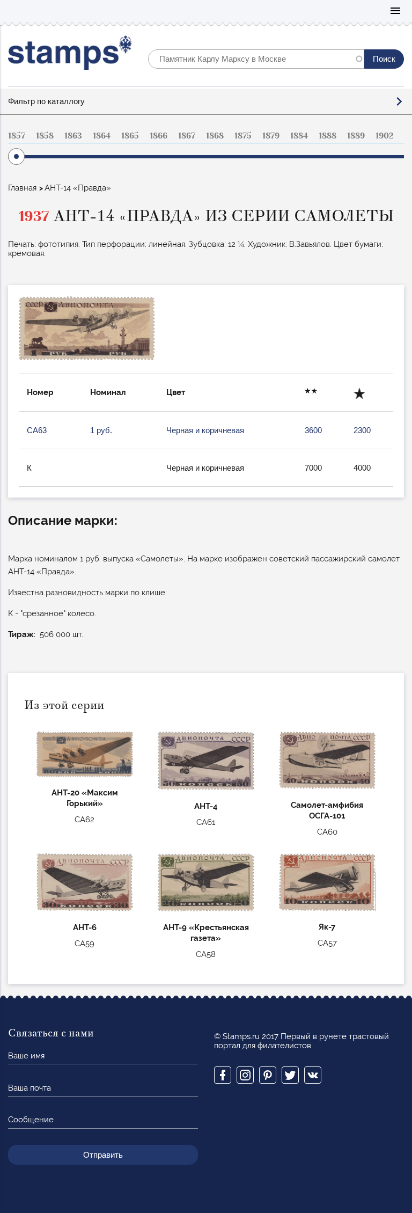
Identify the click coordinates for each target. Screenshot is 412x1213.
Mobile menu (395, 11)
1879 (270, 136)
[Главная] (70, 55)
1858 (45, 136)
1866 (158, 136)
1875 (243, 136)
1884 (299, 136)
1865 (130, 136)
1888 (327, 136)
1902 (385, 136)
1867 (186, 136)
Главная (22, 188)
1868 (215, 136)
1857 (16, 136)
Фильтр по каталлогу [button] (46, 101)
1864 (102, 136)
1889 (356, 136)
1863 (73, 136)
